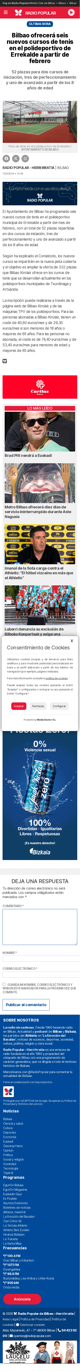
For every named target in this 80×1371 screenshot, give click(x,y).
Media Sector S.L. (46, 719)
